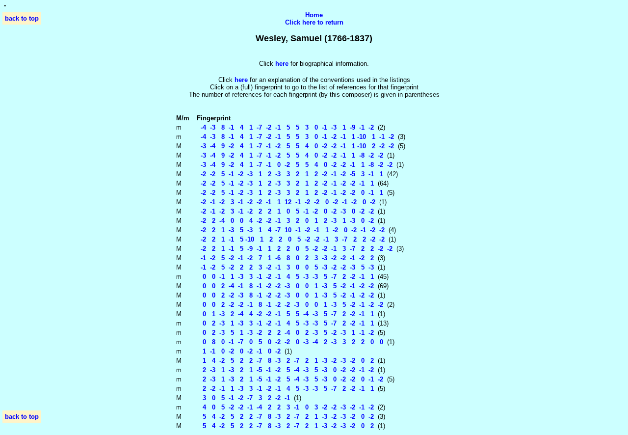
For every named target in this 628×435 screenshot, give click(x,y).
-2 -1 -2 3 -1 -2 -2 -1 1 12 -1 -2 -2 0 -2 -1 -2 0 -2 (286, 202)
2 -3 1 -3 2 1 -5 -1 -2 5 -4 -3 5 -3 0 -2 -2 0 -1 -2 (290, 379)
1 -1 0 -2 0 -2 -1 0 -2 (239, 351)
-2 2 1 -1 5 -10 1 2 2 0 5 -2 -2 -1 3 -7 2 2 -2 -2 (291, 239)
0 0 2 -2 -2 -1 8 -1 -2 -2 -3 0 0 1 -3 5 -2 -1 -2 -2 (290, 304)
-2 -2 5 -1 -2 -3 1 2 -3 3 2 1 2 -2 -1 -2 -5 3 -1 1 (290, 174)
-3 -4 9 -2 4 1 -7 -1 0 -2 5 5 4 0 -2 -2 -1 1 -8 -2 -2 (294, 164)
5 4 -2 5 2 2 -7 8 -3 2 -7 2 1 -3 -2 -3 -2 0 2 (285, 426)
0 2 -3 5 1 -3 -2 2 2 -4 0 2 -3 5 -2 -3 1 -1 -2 (285, 332)
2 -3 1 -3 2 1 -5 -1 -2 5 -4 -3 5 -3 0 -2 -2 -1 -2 (285, 370)
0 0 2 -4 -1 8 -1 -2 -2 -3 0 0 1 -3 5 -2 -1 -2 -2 (285, 286)
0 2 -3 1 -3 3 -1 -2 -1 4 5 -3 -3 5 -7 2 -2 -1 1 (285, 323)
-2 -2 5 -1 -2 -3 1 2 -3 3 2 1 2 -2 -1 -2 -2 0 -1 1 (290, 192)
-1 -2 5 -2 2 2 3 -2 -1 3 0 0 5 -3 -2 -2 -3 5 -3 (285, 267)
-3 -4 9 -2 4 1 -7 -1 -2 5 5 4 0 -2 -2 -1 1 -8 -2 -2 (290, 155)
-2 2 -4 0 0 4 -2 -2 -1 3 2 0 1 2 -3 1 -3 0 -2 (285, 220)
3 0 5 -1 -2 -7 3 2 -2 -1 (243, 398)
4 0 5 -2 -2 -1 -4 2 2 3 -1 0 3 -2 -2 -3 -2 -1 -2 (285, 407)
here (241, 79)
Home (314, 15)
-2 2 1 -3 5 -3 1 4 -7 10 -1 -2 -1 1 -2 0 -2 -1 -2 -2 (291, 230)
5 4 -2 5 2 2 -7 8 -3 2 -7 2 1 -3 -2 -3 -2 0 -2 (285, 416)
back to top (22, 18)
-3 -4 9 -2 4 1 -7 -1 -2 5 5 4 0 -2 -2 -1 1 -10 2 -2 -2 (295, 146)
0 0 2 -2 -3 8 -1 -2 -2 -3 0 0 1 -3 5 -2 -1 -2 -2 (285, 295)
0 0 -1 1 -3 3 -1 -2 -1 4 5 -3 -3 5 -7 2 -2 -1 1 (285, 276)
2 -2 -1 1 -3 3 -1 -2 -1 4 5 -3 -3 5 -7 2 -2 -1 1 (285, 388)
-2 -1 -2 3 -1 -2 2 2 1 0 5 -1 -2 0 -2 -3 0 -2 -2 (285, 211)
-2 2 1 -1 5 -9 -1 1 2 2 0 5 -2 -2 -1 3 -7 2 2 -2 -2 (294, 248)
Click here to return (314, 22)
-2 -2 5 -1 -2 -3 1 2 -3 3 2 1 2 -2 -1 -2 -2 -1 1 (285, 183)
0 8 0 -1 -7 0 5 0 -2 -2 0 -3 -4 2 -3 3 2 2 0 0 (290, 342)
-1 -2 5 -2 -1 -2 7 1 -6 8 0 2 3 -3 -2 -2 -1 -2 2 (285, 258)
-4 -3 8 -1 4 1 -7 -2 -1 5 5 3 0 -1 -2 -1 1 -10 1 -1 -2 (295, 136)
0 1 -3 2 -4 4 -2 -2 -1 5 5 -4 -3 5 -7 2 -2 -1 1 (285, 314)
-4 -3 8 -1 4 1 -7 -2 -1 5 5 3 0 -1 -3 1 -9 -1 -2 (285, 127)
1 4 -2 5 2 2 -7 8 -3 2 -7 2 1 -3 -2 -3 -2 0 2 (285, 360)
